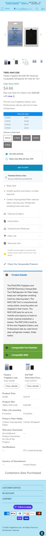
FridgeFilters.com (15, 527)
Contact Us (24, 4)
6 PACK (8, 145)
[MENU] (1, 8)
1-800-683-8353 (35, 4)
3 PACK (26, 138)
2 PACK (17, 138)
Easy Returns (33, 2)
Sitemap (16, 530)
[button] (41, 533)
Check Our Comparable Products (23, 264)
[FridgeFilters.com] (23, 8)
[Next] (41, 35)
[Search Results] (37, 8)
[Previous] (5, 35)
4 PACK (36, 138)
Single (8, 138)
